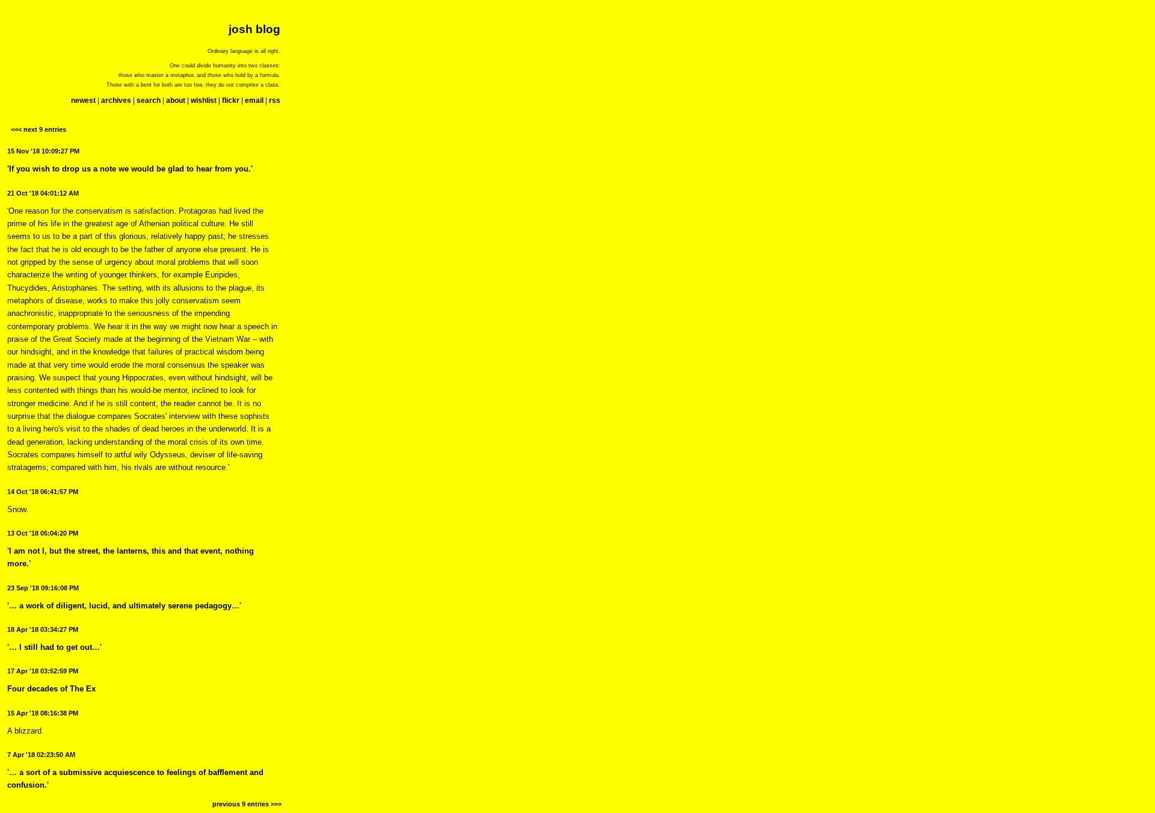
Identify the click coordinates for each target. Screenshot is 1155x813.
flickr (230, 100)
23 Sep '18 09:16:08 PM (43, 588)
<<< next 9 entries (38, 129)
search (149, 100)
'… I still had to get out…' (54, 647)
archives (116, 100)
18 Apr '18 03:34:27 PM (42, 629)
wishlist (204, 100)
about (175, 100)
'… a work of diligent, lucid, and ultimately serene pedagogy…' (124, 605)
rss (274, 100)
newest (83, 100)
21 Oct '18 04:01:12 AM (43, 193)
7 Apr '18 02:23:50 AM (41, 754)
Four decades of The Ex (51, 688)
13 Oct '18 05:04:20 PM (42, 533)
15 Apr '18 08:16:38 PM (42, 713)
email (254, 100)
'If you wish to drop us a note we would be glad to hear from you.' (130, 168)
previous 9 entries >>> (247, 804)
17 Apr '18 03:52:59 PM (42, 671)
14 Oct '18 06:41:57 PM (42, 491)
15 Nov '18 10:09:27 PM (43, 151)
